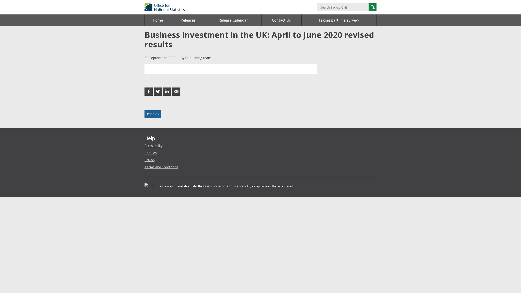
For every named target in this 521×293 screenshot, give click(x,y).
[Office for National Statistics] (220, 7)
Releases (188, 20)
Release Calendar (233, 20)
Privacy (149, 160)
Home (158, 20)
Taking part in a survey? (339, 20)
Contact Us (281, 20)
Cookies (150, 153)
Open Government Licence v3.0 (226, 186)
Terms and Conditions (161, 167)
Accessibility (153, 145)
